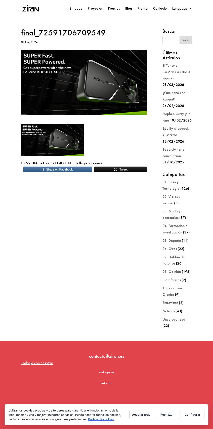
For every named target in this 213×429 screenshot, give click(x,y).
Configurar (192, 414)
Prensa (142, 9)
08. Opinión (171, 271)
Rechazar (167, 414)
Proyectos (95, 9)
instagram (106, 372)
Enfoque (76, 9)
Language (180, 9)
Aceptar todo (141, 414)
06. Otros (169, 248)
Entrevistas (170, 302)
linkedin (106, 383)
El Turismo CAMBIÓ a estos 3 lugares (176, 71)
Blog (128, 9)
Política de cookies (101, 419)
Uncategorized (173, 319)
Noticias (168, 311)
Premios (114, 9)
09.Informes (171, 279)
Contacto (160, 9)
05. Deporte (171, 240)
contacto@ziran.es (106, 356)
